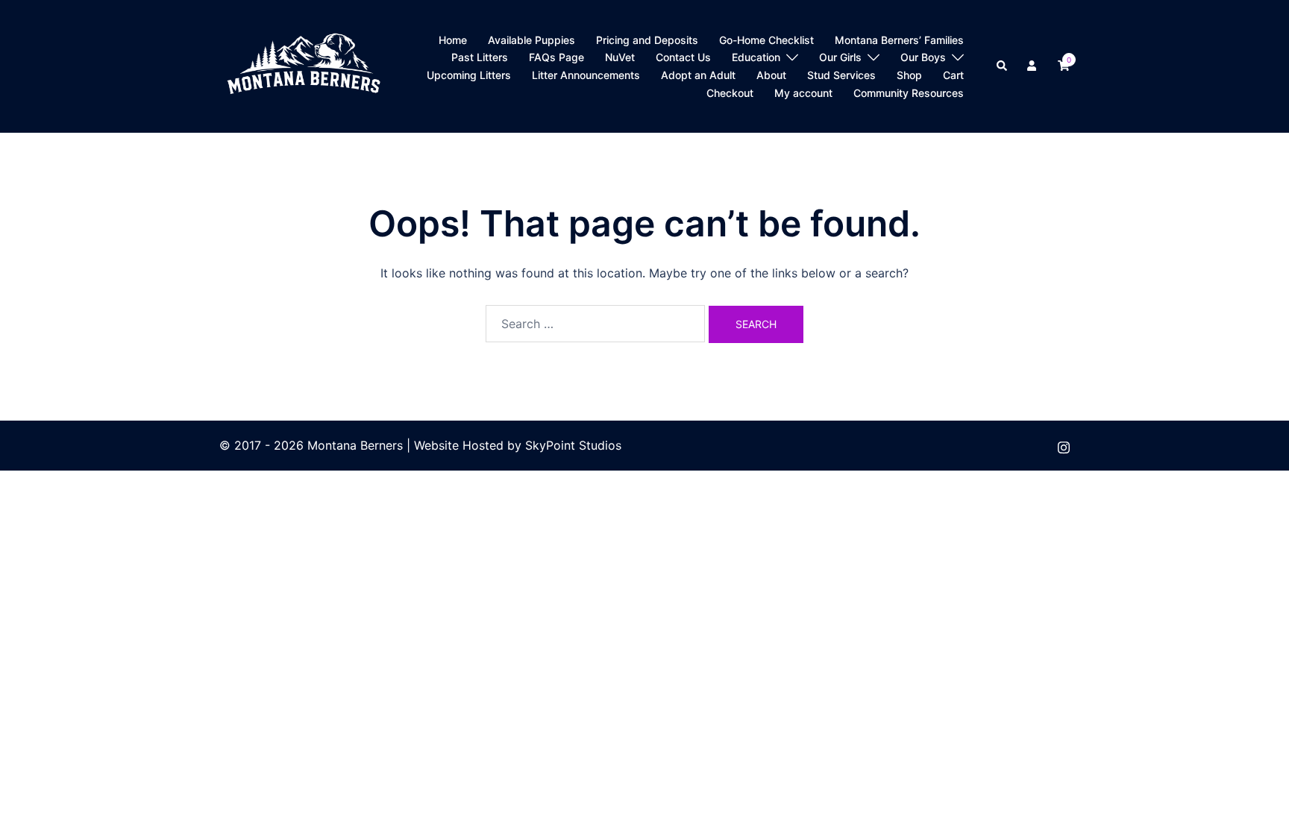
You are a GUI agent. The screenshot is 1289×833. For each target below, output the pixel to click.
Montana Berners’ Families (899, 40)
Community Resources (908, 93)
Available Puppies (531, 40)
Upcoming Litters (469, 75)
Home (453, 40)
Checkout (729, 93)
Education (756, 57)
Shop (909, 75)
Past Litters (479, 57)
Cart (953, 75)
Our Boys (923, 57)
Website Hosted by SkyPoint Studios (517, 445)
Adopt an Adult (698, 75)
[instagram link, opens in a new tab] (1064, 445)
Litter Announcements (586, 75)
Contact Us (683, 57)
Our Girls (840, 57)
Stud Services (841, 75)
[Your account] (1033, 66)
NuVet (620, 57)
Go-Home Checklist (766, 40)
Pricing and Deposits (647, 40)
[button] (1003, 66)
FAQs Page (556, 57)
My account (803, 93)
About (771, 75)
